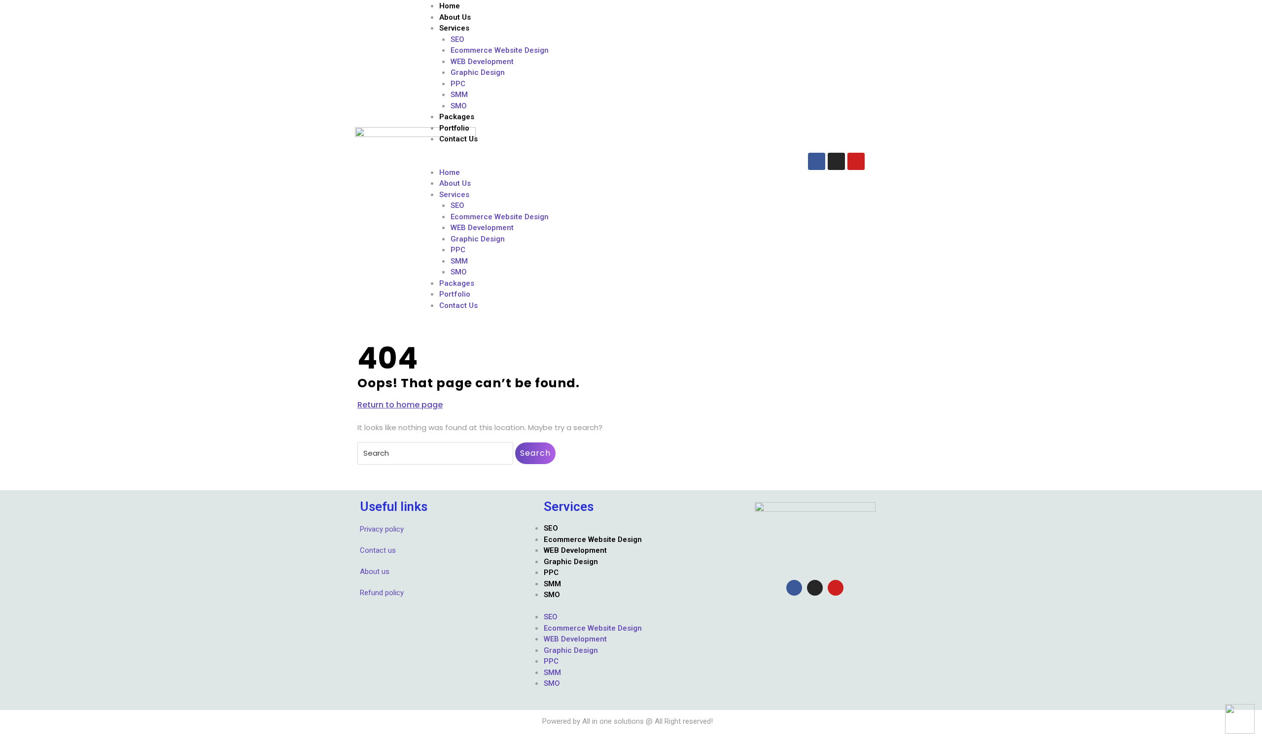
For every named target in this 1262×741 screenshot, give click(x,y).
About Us (455, 17)
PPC (458, 83)
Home (449, 5)
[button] (608, 161)
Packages (456, 116)
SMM (459, 94)
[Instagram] (836, 161)
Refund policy (382, 592)
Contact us (378, 550)
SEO (457, 39)
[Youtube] (856, 161)
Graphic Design (478, 72)
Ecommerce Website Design (500, 50)
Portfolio (454, 128)
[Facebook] (816, 161)
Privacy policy (382, 529)
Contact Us (458, 139)
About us (374, 571)
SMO (459, 105)
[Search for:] (435, 453)
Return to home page (400, 404)
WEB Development (482, 61)
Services (454, 28)
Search (535, 453)
